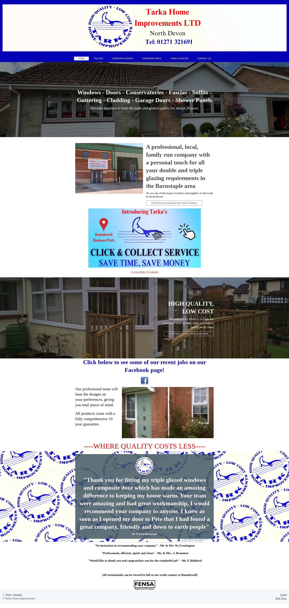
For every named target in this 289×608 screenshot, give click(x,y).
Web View (281, 598)
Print (8, 594)
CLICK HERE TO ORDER (144, 272)
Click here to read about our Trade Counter (174, 203)
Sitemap (17, 594)
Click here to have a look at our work (188, 333)
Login (283, 594)
